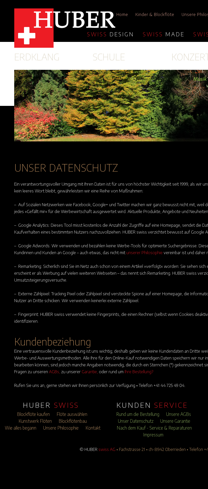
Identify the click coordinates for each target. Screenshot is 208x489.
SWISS (110, 34)
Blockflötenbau (73, 421)
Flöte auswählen (72, 414)
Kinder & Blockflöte (154, 14)
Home (122, 14)
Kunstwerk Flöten (35, 421)
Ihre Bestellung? (139, 371)
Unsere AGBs (178, 414)
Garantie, (90, 371)
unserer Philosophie (144, 252)
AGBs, (54, 371)
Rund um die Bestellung (137, 414)
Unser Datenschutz (135, 421)
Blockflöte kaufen (33, 414)
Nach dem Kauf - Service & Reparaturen (154, 428)
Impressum (153, 434)
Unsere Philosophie (61, 428)
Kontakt (92, 428)
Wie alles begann (20, 428)
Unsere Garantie (175, 421)
